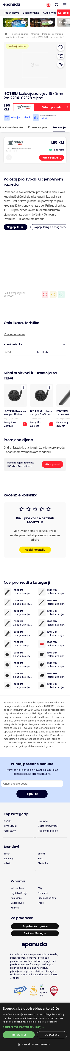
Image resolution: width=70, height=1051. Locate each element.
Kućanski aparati (19, 33)
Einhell (41, 853)
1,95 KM (57, 142)
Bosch (7, 853)
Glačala (7, 821)
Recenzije (59, 127)
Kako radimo (17, 888)
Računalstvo (11, 13)
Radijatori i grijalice (48, 831)
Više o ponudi (50, 157)
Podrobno (52, 1021)
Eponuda (6, 34)
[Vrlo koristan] (61, 294)
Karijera (15, 907)
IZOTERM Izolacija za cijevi (51, 37)
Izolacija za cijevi (26, 37)
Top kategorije (16, 814)
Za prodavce (17, 903)
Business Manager (35, 933)
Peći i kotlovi (10, 831)
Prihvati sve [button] (19, 1034)
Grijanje (35, 33)
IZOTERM (43, 352)
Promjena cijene (37, 127)
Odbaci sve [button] (52, 1034)
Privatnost (43, 893)
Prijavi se (32, 794)
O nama (18, 881)
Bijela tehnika (31, 13)
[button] (35, 1027)
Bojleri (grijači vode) (48, 826)
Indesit (7, 863)
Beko (40, 858)
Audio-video (50, 13)
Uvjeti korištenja (19, 893)
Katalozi (63, 13)
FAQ (40, 888)
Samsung (8, 858)
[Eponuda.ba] (17, 4)
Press (41, 903)
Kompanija (16, 898)
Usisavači (43, 821)
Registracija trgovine (35, 926)
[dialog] (35, 1027)
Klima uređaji (10, 826)
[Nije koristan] (45, 294)
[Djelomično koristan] (53, 294)
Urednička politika (47, 898)
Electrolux (43, 863)
